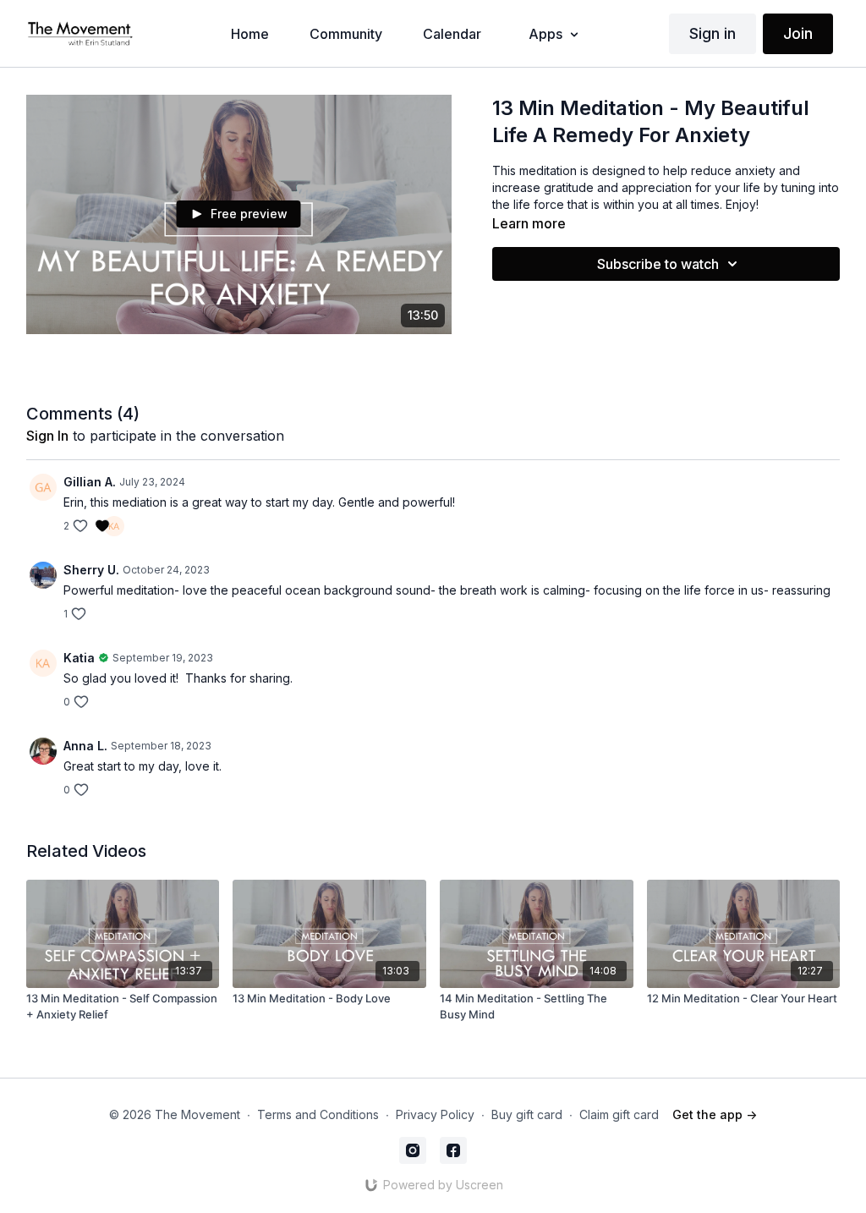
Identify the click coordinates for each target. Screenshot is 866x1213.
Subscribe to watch (658, 263)
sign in (47, 435)
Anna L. (85, 745)
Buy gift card (526, 1114)
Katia (79, 657)
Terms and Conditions (318, 1114)
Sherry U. (91, 570)
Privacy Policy (435, 1114)
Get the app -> (714, 1114)
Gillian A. (89, 482)
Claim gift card (619, 1114)
